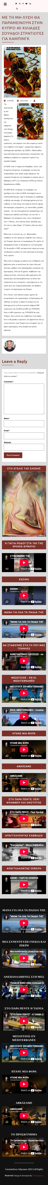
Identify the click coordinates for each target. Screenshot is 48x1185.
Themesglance (37, 1176)
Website (7, 442)
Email (7, 430)
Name (7, 418)
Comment (9, 382)
